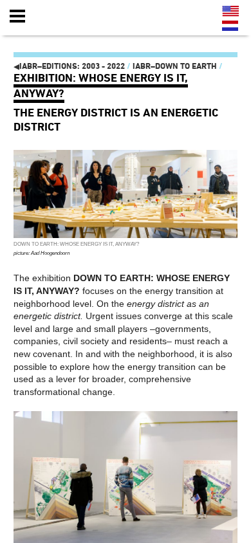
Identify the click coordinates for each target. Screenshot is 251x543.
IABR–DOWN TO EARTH (175, 66)
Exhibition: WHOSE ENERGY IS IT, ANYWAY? (101, 85)
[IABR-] (85, 16)
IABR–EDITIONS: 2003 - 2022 (69, 66)
